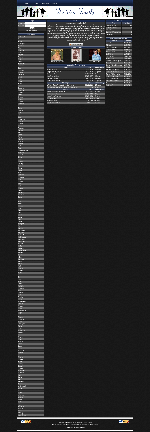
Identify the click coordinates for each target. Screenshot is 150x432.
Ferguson (21, 128)
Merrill (20, 255)
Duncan (20, 121)
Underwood (22, 386)
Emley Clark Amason (54, 94)
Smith (20, 344)
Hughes (20, 188)
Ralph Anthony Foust (54, 72)
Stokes (20, 359)
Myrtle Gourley (70, 85)
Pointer (20, 293)
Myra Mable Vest (73, 87)
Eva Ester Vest (95, 61)
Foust (20, 148)
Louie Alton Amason (54, 96)
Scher (20, 328)
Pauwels (21, 288)
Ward (20, 393)
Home (26, 3)
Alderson (21, 46)
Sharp (20, 339)
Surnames (54, 3)
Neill (19, 266)
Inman (20, 190)
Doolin (20, 117)
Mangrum (21, 224)
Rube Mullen (51, 98)
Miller (20, 257)
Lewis (20, 215)
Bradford (21, 75)
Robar (20, 315)
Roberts (20, 317)
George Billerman (53, 78)
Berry (20, 68)
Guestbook (45, 3)
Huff (19, 186)
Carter (20, 95)
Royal (20, 326)
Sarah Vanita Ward (53, 103)
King (19, 208)
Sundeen (21, 373)
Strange (20, 364)
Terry (19, 379)
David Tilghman (111, 47)
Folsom (20, 141)
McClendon (22, 237)
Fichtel (20, 130)
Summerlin (21, 370)
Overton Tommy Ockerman (56, 87)
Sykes (20, 375)
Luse (19, 219)
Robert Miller (110, 58)
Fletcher (21, 139)
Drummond (21, 119)
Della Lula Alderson (53, 80)
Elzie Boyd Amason (112, 81)
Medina (20, 253)
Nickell (20, 268)
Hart (19, 172)
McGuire (21, 248)
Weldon (20, 397)
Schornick (21, 330)
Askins (20, 57)
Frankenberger (23, 150)
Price (20, 299)
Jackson (21, 192)
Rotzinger (21, 324)
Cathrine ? (109, 85)
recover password (32, 30)
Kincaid (20, 206)
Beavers (21, 66)
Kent (19, 201)
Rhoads (20, 306)
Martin (20, 226)
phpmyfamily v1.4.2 (70, 422)
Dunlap (20, 124)
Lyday (20, 221)
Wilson (20, 408)
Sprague (21, 350)
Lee (19, 212)
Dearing (20, 110)
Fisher (20, 137)
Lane (19, 210)
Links (36, 3)
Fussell (20, 155)
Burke (20, 81)
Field (19, 132)
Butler (20, 84)
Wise (19, 410)
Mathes (20, 228)
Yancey (20, 413)
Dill (19, 115)
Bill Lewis (109, 45)
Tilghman (21, 381)
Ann (19, 52)
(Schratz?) (21, 37)
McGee (20, 244)
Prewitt (20, 297)
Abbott (20, 41)
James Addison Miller (113, 74)
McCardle (21, 235)
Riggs (20, 313)
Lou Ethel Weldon (53, 76)
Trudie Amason (52, 69)
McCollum (21, 239)
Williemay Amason (57, 61)
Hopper (20, 181)
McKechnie (22, 250)
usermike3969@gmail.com (57, 37)
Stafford (20, 353)
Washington (22, 395)
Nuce (20, 273)
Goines (20, 161)
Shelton (20, 341)
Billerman (21, 70)
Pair (19, 281)
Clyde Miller (110, 56)
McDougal (21, 241)
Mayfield (21, 232)
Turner (20, 384)
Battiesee (21, 63)
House (20, 184)
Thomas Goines (52, 100)
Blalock (20, 72)
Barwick (20, 61)
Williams (21, 406)
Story (20, 361)
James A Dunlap (76, 61)
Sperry (20, 348)
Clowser (20, 97)
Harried (20, 170)
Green (20, 168)
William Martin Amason (55, 85)
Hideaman (21, 177)
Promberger (22, 301)
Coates (20, 99)
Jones (20, 197)
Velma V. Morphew (112, 72)
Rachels (21, 304)
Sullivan (20, 368)
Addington (21, 43)
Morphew (21, 259)
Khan (20, 204)
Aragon (20, 55)
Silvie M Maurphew (112, 69)
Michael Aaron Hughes (113, 61)
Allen (19, 48)
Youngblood (22, 415)
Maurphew (21, 230)
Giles (20, 159)
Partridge (21, 286)
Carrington (21, 90)
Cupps (20, 106)
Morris (20, 261)
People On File (111, 25)
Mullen (20, 264)
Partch (20, 284)
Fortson (20, 146)
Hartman (21, 175)
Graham (20, 166)
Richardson (22, 310)
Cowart (20, 101)
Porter (20, 295)
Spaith (20, 346)
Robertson (21, 319)
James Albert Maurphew (114, 65)
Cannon (20, 86)
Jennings (21, 195)
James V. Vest (111, 83)
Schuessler (22, 335)
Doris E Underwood (112, 76)
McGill (20, 246)
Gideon (20, 157)
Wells (20, 399)
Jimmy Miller (110, 52)
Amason (21, 50)
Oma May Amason (53, 74)
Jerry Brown (110, 63)
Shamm (20, 337)
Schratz (20, 333)
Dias (19, 112)
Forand (20, 144)
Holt (19, 179)
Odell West (109, 43)
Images (108, 30)
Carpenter (21, 88)
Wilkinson (21, 404)
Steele (20, 355)
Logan (20, 217)
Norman (20, 270)
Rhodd (20, 308)
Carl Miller (109, 54)
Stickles (21, 357)
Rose (20, 321)
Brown (20, 79)
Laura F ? (109, 67)
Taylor (20, 377)
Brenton (20, 77)
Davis (20, 108)
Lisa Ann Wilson (111, 49)
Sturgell (20, 366)
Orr (19, 277)
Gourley (20, 164)
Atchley (20, 59)
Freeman (21, 152)
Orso (19, 279)
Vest (19, 390)
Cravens (21, 104)
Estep (20, 126)
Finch (20, 135)
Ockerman (21, 275)
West (20, 402)
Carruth (20, 92)
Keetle (20, 199)
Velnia (20, 388)
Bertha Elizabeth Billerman (56, 92)
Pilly (19, 290)
